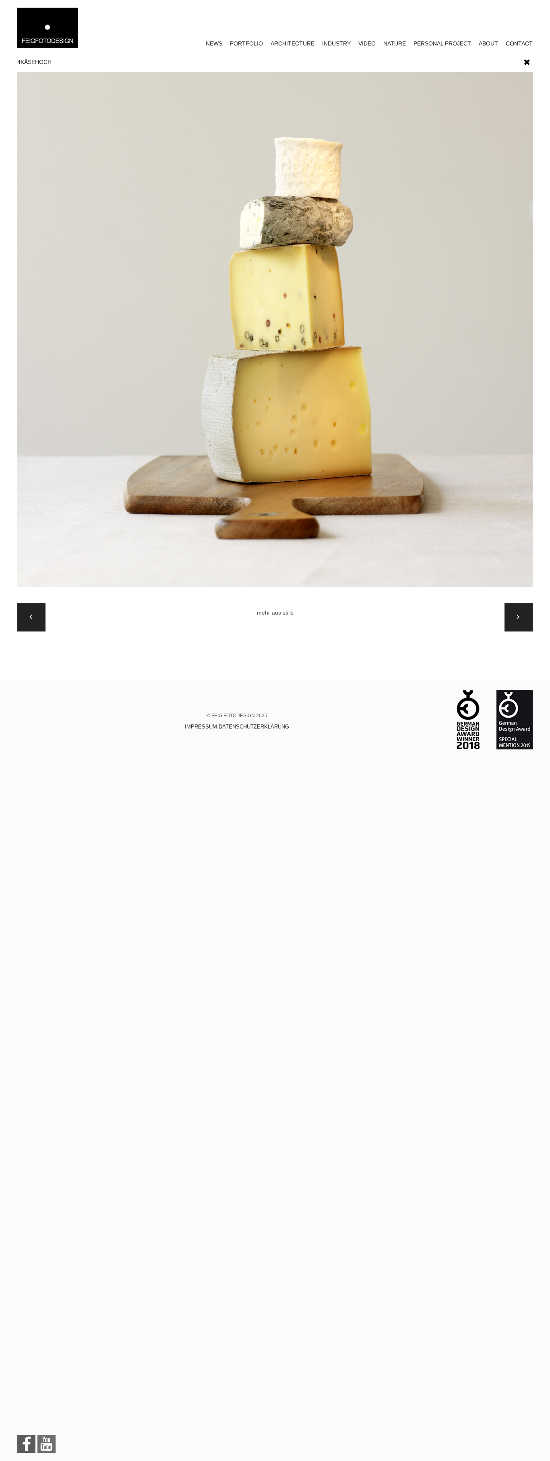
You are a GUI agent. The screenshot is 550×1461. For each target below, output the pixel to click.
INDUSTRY (336, 43)
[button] (527, 60)
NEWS (214, 43)
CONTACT (519, 43)
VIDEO (367, 43)
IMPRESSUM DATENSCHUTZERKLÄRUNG (237, 727)
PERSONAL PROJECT (442, 43)
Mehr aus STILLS (275, 612)
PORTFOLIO (246, 43)
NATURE (394, 43)
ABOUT (488, 43)
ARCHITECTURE (292, 43)
